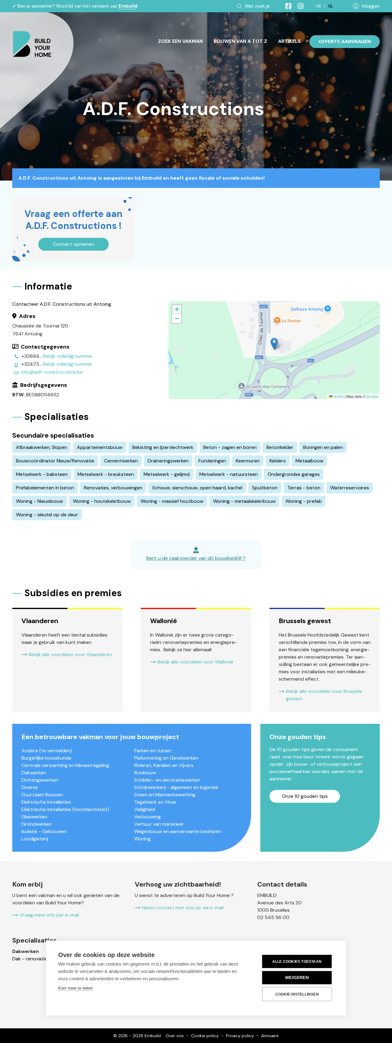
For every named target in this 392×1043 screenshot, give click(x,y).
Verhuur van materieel (158, 824)
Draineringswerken (168, 461)
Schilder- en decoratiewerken (167, 780)
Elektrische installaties (46, 802)
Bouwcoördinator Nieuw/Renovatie (55, 461)
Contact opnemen (73, 244)
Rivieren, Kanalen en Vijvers (164, 765)
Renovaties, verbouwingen (113, 487)
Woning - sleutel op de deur (47, 514)
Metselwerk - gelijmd (167, 474)
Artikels (289, 41)
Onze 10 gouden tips (305, 796)
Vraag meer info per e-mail (49, 915)
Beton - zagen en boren (230, 447)
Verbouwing (147, 816)
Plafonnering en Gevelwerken (166, 758)
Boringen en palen (323, 447)
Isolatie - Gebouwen (44, 831)
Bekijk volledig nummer (68, 356)
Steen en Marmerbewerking (164, 794)
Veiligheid (144, 809)
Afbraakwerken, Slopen (41, 447)
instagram (298, 6)
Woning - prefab (303, 501)
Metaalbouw (309, 461)
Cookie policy (205, 1035)
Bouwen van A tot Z (240, 41)
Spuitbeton (264, 487)
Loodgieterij (34, 839)
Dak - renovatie (29, 958)
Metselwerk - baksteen (42, 474)
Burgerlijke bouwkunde (46, 758)
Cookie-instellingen (297, 994)
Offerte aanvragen (344, 41)
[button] (274, 344)
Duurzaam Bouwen (42, 794)
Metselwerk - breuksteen (105, 474)
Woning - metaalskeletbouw (244, 501)
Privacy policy (240, 1035)
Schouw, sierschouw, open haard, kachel (197, 487)
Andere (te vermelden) (46, 750)
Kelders (278, 461)
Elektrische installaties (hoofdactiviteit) (65, 809)
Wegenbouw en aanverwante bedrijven (177, 831)
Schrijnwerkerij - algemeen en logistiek (176, 787)
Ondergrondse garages (294, 474)
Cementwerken (121, 461)
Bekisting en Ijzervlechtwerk (163, 447)
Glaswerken (34, 816)
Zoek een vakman (180, 41)
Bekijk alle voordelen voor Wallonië (195, 662)
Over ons (175, 1035)
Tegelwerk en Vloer (155, 802)
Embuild (128, 6)
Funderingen (212, 461)
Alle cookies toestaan (297, 961)
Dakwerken (33, 772)
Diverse (29, 787)
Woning (142, 839)
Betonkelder (279, 447)
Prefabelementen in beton (45, 487)
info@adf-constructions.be (52, 372)
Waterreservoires (349, 487)
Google (372, 396)
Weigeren (297, 977)
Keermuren (248, 461)
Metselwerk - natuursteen (228, 474)
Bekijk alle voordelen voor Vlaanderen (70, 654)
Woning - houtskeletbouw (102, 501)
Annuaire (270, 1035)
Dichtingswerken (39, 780)
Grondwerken (36, 824)
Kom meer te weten (75, 988)
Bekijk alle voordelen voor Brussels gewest (324, 695)
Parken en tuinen (152, 750)
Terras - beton (303, 487)
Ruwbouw (145, 772)
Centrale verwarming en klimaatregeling (65, 765)
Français (318, 6)
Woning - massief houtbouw (172, 501)
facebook (286, 6)
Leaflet (338, 396)
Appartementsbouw (100, 447)
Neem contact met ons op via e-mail (183, 907)
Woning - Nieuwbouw (39, 501)
